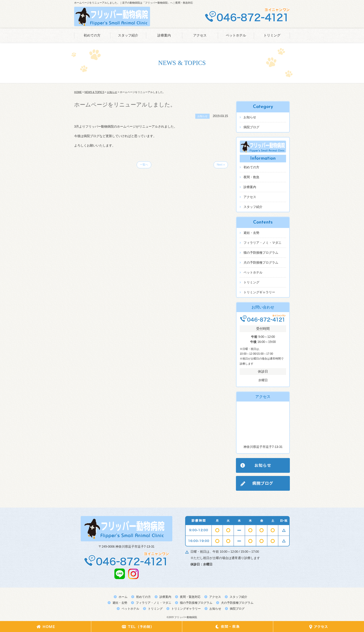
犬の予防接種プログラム (261, 262)
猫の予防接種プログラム (261, 252)
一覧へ (144, 164)
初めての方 (92, 35)
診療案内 (164, 35)
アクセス (200, 35)
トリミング (272, 35)
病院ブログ (251, 127)
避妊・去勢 (251, 232)
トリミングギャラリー (259, 292)
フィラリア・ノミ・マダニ (262, 242)
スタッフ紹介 (128, 35)
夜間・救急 (251, 177)
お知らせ (250, 117)
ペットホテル (236, 35)
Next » (221, 164)
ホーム (123, 596)
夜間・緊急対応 (190, 596)
